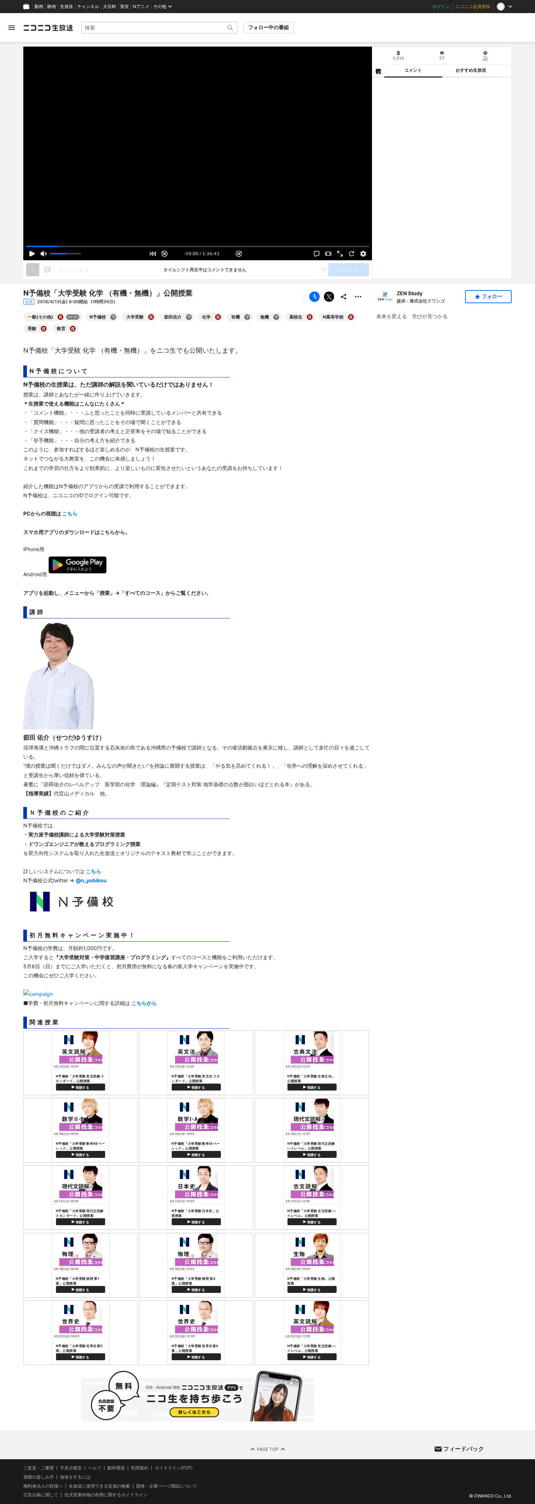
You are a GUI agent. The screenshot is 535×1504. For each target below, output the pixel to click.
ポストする (329, 297)
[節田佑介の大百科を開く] (189, 317)
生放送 (66, 6)
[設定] (363, 254)
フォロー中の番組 (268, 27)
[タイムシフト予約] (314, 297)
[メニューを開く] (11, 27)
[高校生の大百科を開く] (310, 317)
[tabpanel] (441, 178)
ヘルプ (94, 1468)
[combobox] (159, 27)
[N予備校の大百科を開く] (113, 317)
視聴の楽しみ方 (38, 1477)
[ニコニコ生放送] (48, 27)
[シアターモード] (328, 254)
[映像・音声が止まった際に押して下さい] (351, 254)
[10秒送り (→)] (239, 254)
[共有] (343, 297)
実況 (124, 6)
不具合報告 (71, 1468)
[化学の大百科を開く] (218, 317)
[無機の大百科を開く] (276, 317)
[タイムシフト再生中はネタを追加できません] (32, 269)
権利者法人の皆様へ (43, 1486)
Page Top (267, 1449)
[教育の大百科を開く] (73, 329)
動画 (39, 6)
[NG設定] (378, 71)
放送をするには (75, 1477)
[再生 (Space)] (32, 254)
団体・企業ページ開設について (166, 1486)
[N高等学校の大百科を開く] (351, 317)
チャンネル (88, 6)
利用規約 (139, 1468)
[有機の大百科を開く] (247, 317)
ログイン (441, 6)
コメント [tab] (413, 70)
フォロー (492, 296)
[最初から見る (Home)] (153, 254)
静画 (51, 6)
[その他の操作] (358, 297)
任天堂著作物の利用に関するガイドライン (105, 1495)
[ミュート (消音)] (43, 254)
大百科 (109, 6)
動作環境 (116, 1468)
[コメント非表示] (316, 254)
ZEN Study (410, 293)
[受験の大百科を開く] (44, 329)
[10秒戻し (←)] (164, 254)
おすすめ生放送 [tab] (471, 70)
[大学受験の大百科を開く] (151, 317)
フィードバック (463, 1448)
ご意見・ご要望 (38, 1468)
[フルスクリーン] (340, 254)
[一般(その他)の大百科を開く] (60, 317)
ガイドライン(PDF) (174, 1468)
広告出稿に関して (40, 1494)
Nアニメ (141, 6)
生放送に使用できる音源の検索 (99, 1486)
